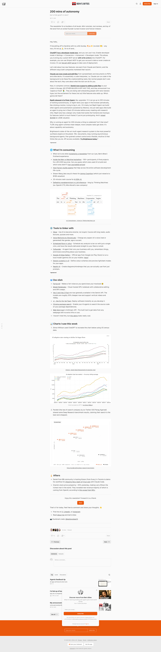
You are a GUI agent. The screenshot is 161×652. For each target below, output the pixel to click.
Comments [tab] (54, 554)
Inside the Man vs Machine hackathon (67, 160)
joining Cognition (86, 174)
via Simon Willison (87, 405)
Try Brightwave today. (88, 139)
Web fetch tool (58, 310)
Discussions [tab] (63, 575)
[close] (96, 590)
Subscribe (147, 4)
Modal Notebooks (59, 287)
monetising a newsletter (78, 154)
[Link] (47, 150)
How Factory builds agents (63, 168)
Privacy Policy (93, 619)
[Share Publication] (140, 3)
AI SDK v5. (78, 179)
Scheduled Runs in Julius (62, 244)
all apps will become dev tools (58, 582)
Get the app (88, 644)
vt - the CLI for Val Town (62, 301)
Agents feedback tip (57, 579)
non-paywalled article (76, 165)
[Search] (136, 3)
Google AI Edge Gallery (61, 255)
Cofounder (57, 249)
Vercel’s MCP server (69, 63)
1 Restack (69, 530)
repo (86, 258)
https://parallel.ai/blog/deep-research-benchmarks (80, 468)
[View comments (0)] (58, 22)
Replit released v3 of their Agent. (62, 100)
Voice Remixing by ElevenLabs (64, 238)
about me (60, 515)
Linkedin (67, 512)
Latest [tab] (56, 575)
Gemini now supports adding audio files (86, 86)
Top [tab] (52, 575)
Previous (56, 542)
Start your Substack (76, 644)
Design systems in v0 (61, 261)
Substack (72, 648)
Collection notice (92, 640)
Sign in (156, 4)
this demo (74, 316)
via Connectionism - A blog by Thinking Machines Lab (80, 220)
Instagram (76, 512)
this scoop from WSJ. (87, 490)
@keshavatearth (71, 519)
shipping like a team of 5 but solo (77, 482)
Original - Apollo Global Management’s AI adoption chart (81, 370)
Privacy (80, 640)
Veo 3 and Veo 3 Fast (61, 293)
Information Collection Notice (80, 619)
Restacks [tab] (61, 554)
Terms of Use (88, 617)
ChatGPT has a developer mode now (64, 53)
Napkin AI (56, 267)
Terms (84, 640)
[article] (80, 583)
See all (53, 614)
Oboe (55, 232)
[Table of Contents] (2, 326)
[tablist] (57, 554)
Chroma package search (62, 304)
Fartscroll (56, 284)
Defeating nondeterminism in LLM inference (69, 183)
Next (105, 542)
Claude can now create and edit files (64, 74)
